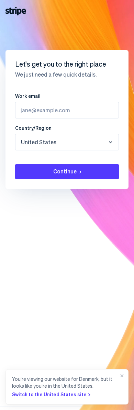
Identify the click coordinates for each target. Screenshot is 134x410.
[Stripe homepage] (15, 11)
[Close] (120, 386)
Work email (28, 96)
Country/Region (33, 128)
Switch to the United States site (49, 394)
